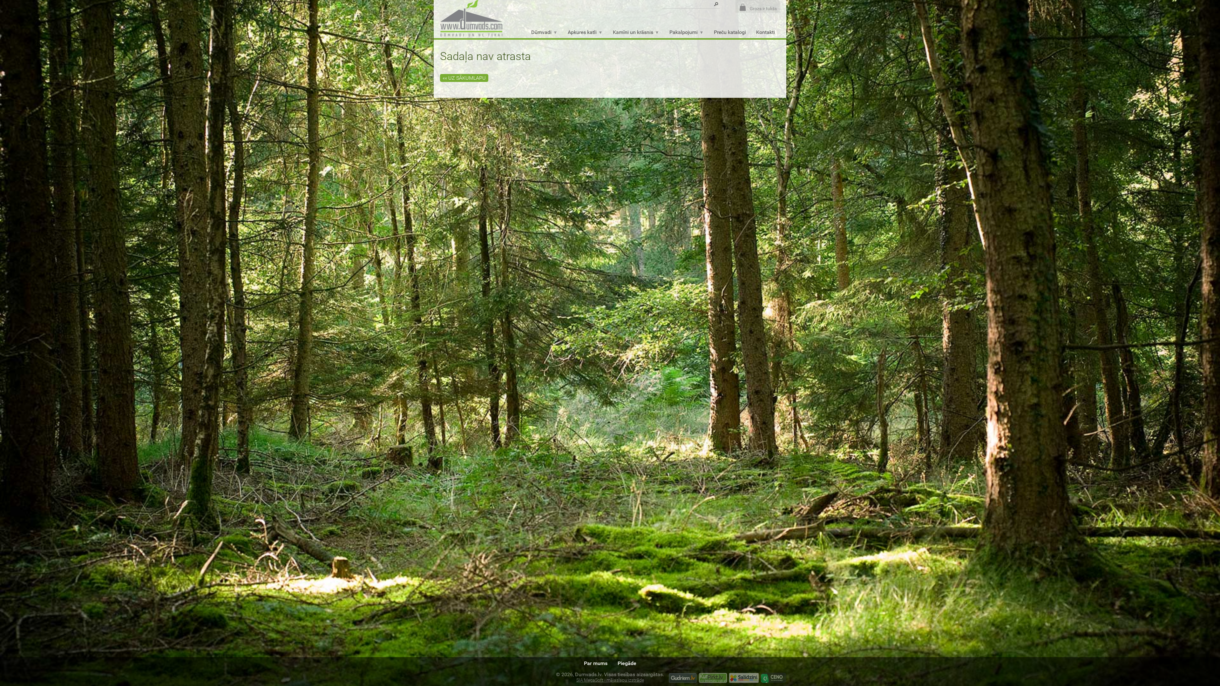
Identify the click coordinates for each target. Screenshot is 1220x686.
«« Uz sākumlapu (464, 78)
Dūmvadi (541, 32)
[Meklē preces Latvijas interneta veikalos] (713, 678)
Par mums (595, 663)
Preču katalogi (730, 32)
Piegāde (627, 663)
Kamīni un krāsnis (633, 32)
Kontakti (765, 32)
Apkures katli (582, 32)
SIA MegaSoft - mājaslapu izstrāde (610, 680)
